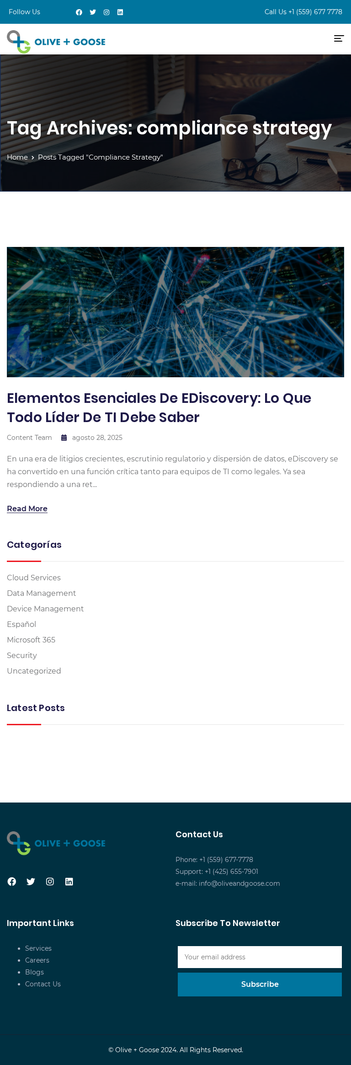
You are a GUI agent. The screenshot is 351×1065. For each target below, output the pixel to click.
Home (17, 157)
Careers (37, 960)
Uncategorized (34, 671)
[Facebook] (79, 12)
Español (21, 624)
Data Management (41, 593)
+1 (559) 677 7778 (315, 12)
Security (22, 655)
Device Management (45, 609)
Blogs (34, 972)
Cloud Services (34, 577)
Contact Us (43, 984)
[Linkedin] (120, 12)
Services (38, 948)
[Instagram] (106, 12)
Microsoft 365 (31, 640)
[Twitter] (93, 12)
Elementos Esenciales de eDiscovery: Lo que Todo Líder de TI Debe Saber (159, 407)
